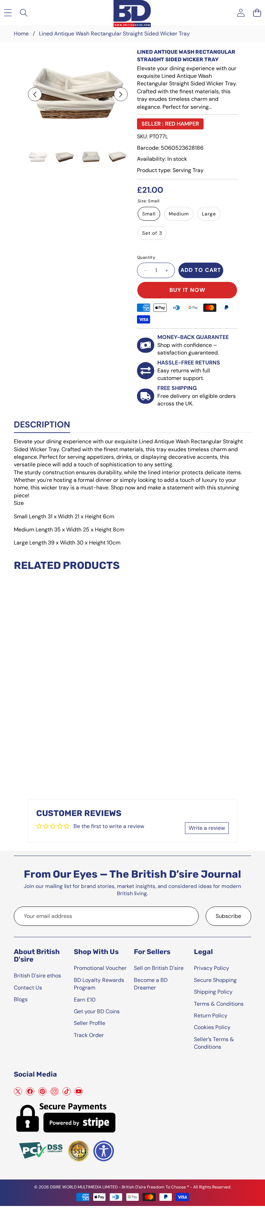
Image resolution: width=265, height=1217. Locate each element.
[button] (257, 12)
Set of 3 (152, 233)
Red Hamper (182, 123)
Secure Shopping (215, 980)
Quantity (146, 257)
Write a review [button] (207, 828)
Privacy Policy (211, 968)
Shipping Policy (213, 991)
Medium (179, 214)
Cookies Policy (212, 1027)
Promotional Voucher (100, 968)
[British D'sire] (132, 12)
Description (42, 424)
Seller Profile (89, 1023)
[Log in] (240, 12)
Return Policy (210, 1015)
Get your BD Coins (97, 1011)
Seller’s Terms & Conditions (214, 1043)
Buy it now (187, 290)
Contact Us (28, 987)
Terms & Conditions (219, 1003)
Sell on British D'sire (159, 968)
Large (209, 214)
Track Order (89, 1035)
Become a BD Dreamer (151, 983)
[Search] (24, 12)
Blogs (21, 999)
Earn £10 (85, 999)
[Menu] (8, 12)
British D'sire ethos (37, 975)
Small (149, 214)
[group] (38, 156)
